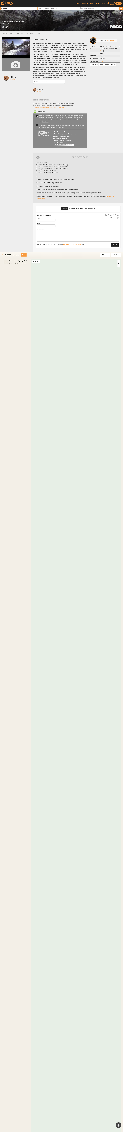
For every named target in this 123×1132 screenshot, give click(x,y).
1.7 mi (101, 61)
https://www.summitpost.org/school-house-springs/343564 (48, 107)
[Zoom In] (118, 261)
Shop (97, 3)
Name (38, 218)
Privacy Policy (66, 244)
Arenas (77, 3)
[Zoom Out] (118, 263)
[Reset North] (118, 266)
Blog (103, 3)
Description (7, 33)
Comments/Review (41, 229)
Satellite (37, 261)
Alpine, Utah (110, 40)
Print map (116, 254)
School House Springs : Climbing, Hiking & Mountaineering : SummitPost (54, 103)
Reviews (30, 33)
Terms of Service (77, 244)
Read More (45, 122)
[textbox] (100, 8)
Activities (85, 3)
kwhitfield (40, 91)
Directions (19, 33)
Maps (101, 51)
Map (91, 3)
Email (38, 223)
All (24, 254)
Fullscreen (106, 254)
